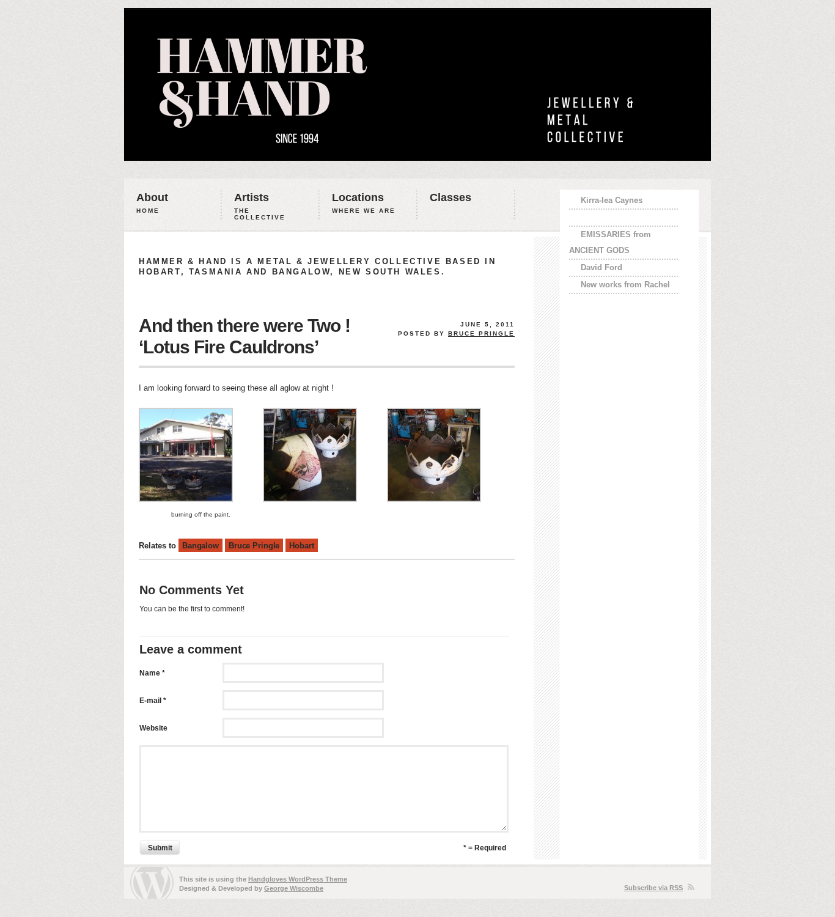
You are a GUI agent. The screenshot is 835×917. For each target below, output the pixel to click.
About (152, 202)
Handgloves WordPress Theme (297, 879)
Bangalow (200, 545)
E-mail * (152, 700)
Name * (152, 673)
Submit (160, 848)
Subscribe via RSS (653, 887)
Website (153, 728)
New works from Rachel (625, 284)
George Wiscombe (293, 888)
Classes (450, 197)
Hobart (301, 545)
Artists (259, 206)
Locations (363, 202)
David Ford (601, 267)
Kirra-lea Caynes (611, 200)
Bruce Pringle (481, 333)
